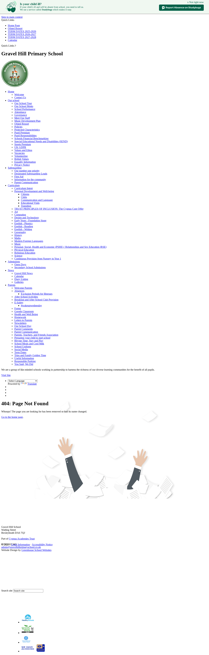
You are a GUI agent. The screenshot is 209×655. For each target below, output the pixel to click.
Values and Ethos (23, 150)
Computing (20, 214)
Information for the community (30, 179)
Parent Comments (23, 329)
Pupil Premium (22, 132)
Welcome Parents (23, 288)
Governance (20, 115)
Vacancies (19, 153)
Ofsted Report (15, 28)
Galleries (19, 282)
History (18, 235)
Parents (11, 285)
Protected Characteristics (27, 129)
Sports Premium (22, 144)
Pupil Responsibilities (25, 135)
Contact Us (20, 97)
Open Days (20, 264)
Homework (20, 317)
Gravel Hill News (23, 273)
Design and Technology (26, 217)
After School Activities (26, 296)
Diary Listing (21, 279)
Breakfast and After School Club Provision (36, 299)
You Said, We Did (23, 364)
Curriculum (14, 185)
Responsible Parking (25, 361)
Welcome (19, 94)
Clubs (24, 197)
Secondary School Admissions (30, 267)
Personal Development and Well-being (34, 191)
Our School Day (22, 326)
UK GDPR (20, 147)
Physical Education (24, 249)
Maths (17, 238)
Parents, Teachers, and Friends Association (36, 334)
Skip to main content (12, 17)
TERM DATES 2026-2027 (22, 34)
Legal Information (20, 544)
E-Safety (18, 302)
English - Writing (23, 229)
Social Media (21, 349)
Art (16, 211)
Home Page (14, 25)
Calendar (12, 40)
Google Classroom (24, 311)
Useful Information (24, 358)
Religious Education (24, 252)
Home (11, 91)
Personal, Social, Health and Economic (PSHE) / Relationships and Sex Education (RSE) (60, 247)
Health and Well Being (26, 314)
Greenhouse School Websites (36, 550)
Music (17, 244)
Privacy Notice (22, 164)
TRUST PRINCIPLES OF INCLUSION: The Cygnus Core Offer (48, 208)
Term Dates (20, 352)
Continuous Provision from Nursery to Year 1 (37, 258)
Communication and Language (37, 200)
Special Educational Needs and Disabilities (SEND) (41, 141)
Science (18, 255)
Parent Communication (26, 182)
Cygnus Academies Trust (22, 538)
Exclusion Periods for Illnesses (36, 293)
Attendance (20, 112)
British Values (21, 159)
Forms (17, 308)
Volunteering (21, 156)
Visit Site (6, 375)
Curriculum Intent (23, 188)
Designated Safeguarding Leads (30, 173)
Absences (19, 290)
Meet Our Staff (22, 118)
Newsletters (20, 323)
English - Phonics (23, 223)
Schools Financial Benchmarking (31, 138)
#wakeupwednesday (31, 305)
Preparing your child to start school (32, 337)
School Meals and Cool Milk (29, 343)
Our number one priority (27, 170)
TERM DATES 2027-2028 (22, 37)
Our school (13, 100)
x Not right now (195, 2)
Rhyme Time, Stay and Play (28, 340)
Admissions (14, 261)
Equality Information (25, 162)
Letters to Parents (23, 320)
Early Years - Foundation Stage (30, 220)
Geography (20, 232)
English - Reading (23, 226)
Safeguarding (15, 167)
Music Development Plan (27, 121)
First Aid (18, 176)
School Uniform (22, 346)
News (11, 270)
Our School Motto (23, 106)
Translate (32, 383)
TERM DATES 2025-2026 (22, 31)
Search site (6, 590)
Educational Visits (30, 203)
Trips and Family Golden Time (30, 355)
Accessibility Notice (42, 544)
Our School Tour (23, 103)
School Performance (24, 109)
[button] (15, 46)
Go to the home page (12, 417)
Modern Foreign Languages (28, 241)
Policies (18, 126)
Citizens (25, 194)
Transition (26, 205)
